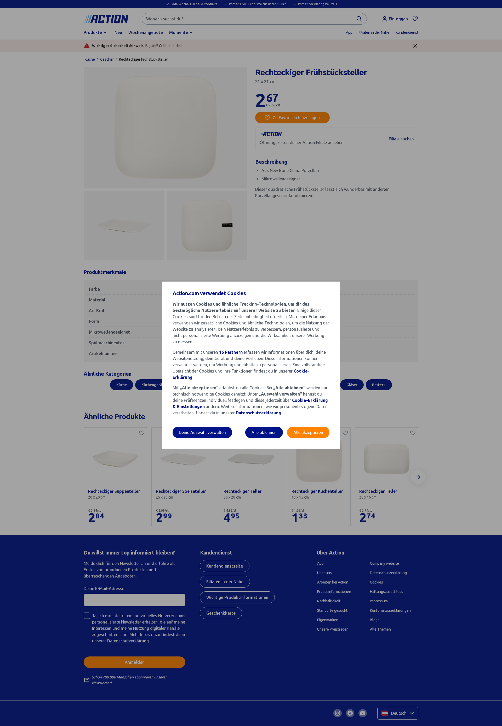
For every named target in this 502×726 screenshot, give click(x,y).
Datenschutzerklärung (258, 412)
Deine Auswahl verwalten (202, 432)
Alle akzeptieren (308, 432)
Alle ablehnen (264, 432)
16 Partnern (231, 352)
